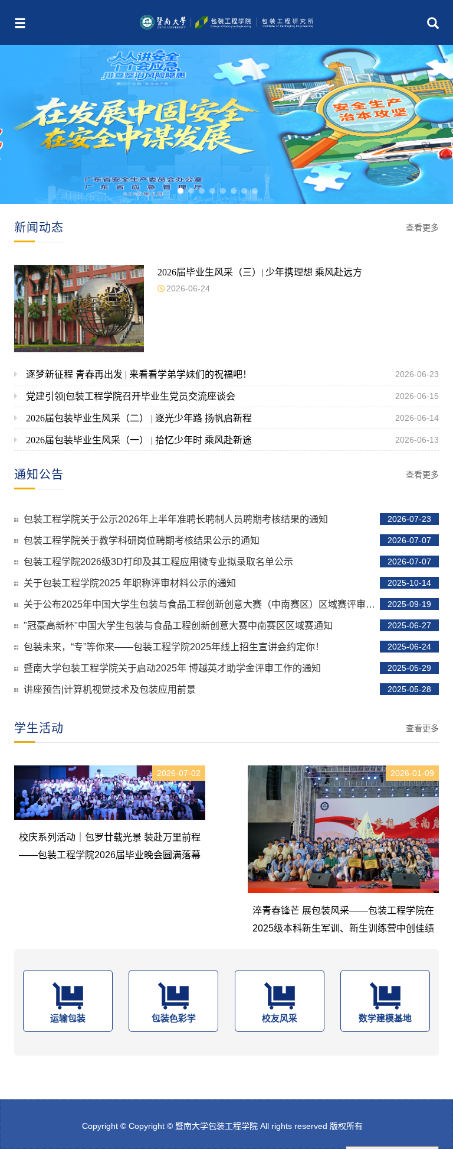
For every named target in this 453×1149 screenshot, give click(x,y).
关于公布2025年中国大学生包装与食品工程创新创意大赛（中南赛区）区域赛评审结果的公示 (227, 604)
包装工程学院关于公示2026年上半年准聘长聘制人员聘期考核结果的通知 (227, 519)
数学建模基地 (385, 1018)
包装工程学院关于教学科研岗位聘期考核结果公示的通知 (227, 540)
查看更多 (422, 227)
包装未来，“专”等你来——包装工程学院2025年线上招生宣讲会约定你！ (227, 647)
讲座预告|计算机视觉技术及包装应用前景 (227, 689)
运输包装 (68, 1018)
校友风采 (279, 1018)
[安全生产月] (226, 124)
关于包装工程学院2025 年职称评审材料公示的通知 (227, 583)
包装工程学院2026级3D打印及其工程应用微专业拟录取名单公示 (227, 562)
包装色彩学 (174, 1018)
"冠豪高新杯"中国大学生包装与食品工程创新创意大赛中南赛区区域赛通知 (227, 626)
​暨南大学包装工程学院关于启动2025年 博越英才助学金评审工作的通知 (227, 668)
